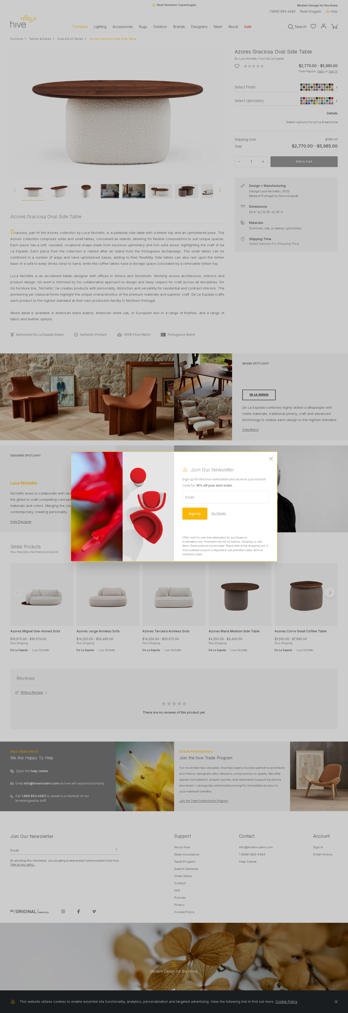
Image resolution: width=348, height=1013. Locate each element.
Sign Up (195, 513)
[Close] (271, 459)
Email (189, 497)
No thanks (218, 513)
